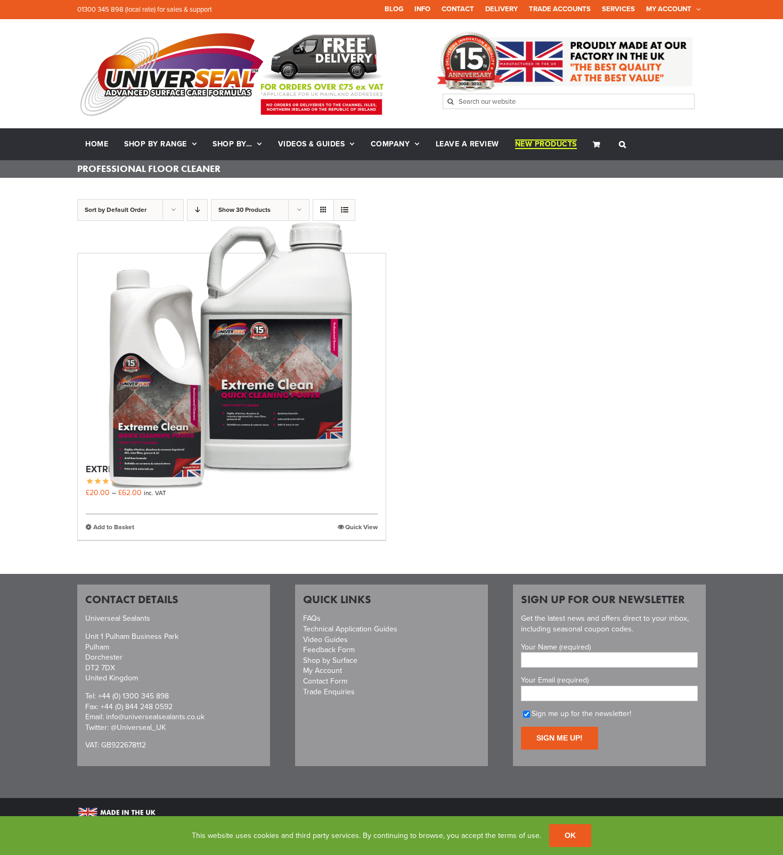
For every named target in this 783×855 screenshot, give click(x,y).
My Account (322, 670)
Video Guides (325, 639)
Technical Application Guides (350, 629)
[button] (622, 144)
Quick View (361, 527)
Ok (570, 835)
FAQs (312, 618)
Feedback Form (329, 649)
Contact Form (325, 681)
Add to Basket (113, 527)
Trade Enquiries (329, 691)
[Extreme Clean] (232, 354)
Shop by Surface (330, 660)
